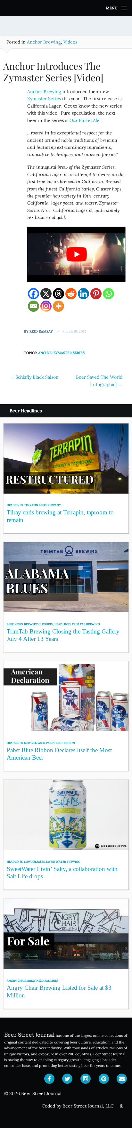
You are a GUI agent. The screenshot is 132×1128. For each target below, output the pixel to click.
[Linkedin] (83, 293)
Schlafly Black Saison (34, 377)
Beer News (15, 624)
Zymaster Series (44, 98)
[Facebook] (33, 293)
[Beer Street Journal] (66, 8)
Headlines (15, 505)
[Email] (33, 306)
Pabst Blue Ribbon (60, 743)
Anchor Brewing (44, 42)
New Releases (34, 743)
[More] (58, 306)
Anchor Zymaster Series (61, 352)
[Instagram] (46, 306)
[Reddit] (71, 293)
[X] (46, 293)
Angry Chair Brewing (24, 980)
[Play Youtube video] (76, 254)
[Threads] (58, 293)
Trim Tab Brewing (86, 624)
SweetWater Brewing (63, 861)
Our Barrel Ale (84, 120)
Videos (70, 42)
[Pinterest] (96, 293)
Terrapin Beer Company (42, 505)
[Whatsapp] (108, 293)
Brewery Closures (38, 624)
